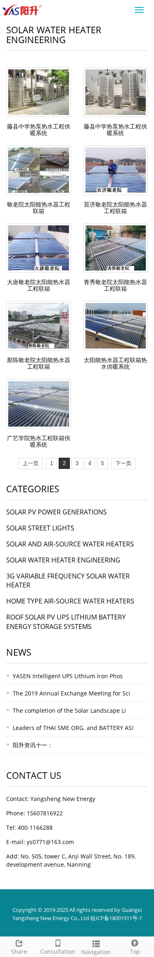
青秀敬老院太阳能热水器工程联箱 (115, 285)
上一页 (31, 463)
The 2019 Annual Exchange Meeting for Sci (71, 693)
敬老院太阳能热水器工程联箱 (38, 207)
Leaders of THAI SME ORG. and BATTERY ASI (73, 728)
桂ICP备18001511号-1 (116, 918)
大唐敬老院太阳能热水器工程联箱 (38, 285)
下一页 (123, 463)
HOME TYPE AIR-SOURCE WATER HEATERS (70, 601)
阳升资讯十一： (33, 745)
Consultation (57, 951)
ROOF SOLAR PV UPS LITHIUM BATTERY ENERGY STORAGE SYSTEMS (66, 622)
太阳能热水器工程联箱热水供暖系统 (115, 363)
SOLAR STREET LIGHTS (40, 527)
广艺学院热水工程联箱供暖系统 (38, 441)
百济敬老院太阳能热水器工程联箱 (115, 207)
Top (135, 951)
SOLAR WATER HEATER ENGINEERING (63, 560)
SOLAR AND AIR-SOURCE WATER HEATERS (70, 543)
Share (19, 951)
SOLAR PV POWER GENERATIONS (56, 511)
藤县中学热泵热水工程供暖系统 (38, 129)
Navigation (96, 952)
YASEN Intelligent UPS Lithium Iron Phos (68, 676)
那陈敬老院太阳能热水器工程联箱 (38, 363)
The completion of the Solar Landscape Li (69, 710)
